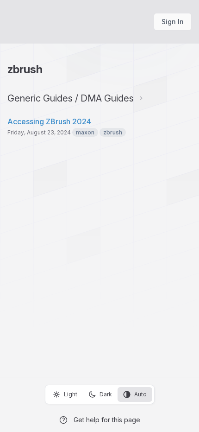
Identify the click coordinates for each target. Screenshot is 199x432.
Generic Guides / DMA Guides (70, 98)
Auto (140, 394)
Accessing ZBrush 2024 (49, 121)
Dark (106, 394)
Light (70, 394)
